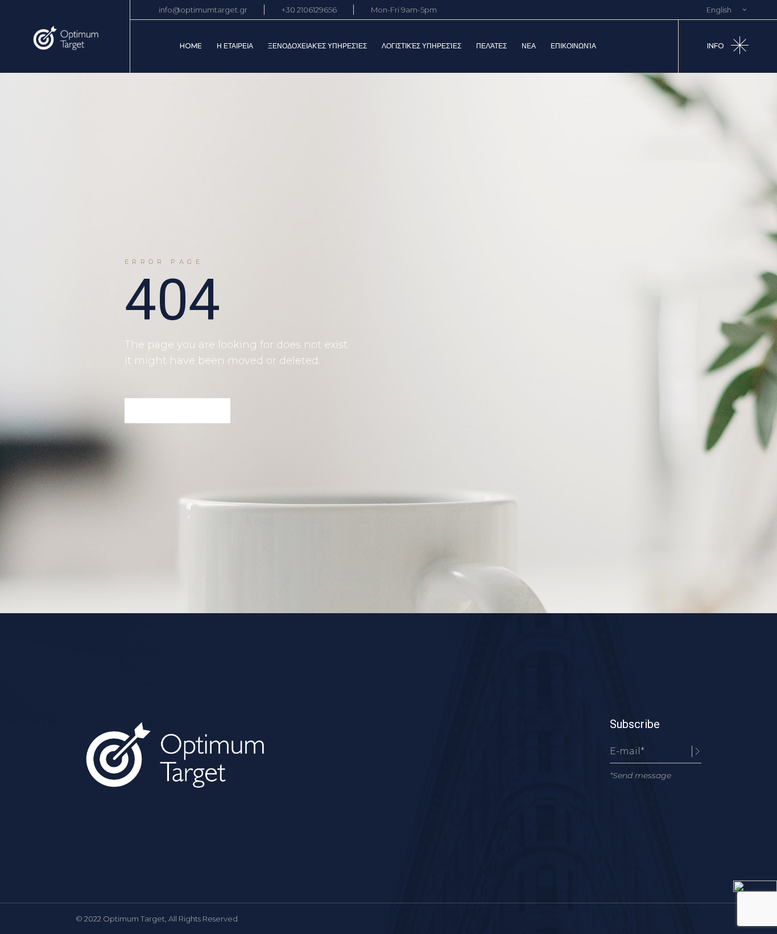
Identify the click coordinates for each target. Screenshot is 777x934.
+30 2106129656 (309, 9)
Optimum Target (134, 918)
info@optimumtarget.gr (203, 9)
